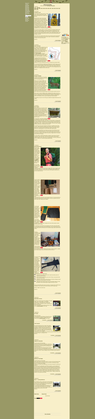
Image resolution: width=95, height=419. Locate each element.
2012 (35, 9)
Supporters (27, 17)
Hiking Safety (27, 10)
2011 (37, 9)
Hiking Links (27, 18)
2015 (55, 8)
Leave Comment (58, 40)
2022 (40, 8)
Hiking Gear (27, 6)
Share (35, 398)
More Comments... (63, 43)
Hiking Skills (27, 9)
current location (40, 306)
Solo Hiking (66, 40)
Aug (38, 7)
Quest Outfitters (36, 160)
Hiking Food (27, 8)
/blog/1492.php (67, 37)
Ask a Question (47, 414)
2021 (42, 8)
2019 (46, 8)
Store (26, 14)
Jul (39, 7)
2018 (48, 8)
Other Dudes (27, 20)
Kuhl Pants (66, 39)
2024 (35, 8)
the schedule (38, 53)
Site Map (26, 21)
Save (49, 60)
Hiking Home (27, 3)
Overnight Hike (27, 11)
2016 (53, 8)
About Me (26, 19)
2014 (57, 8)
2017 (50, 8)
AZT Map (66, 41)
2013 (59, 8)
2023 (37, 8)
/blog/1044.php (68, 38)
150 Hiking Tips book (51, 5)
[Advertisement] (65, 18)
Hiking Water (27, 7)
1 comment (52, 335)
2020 (44, 8)
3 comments (52, 352)
